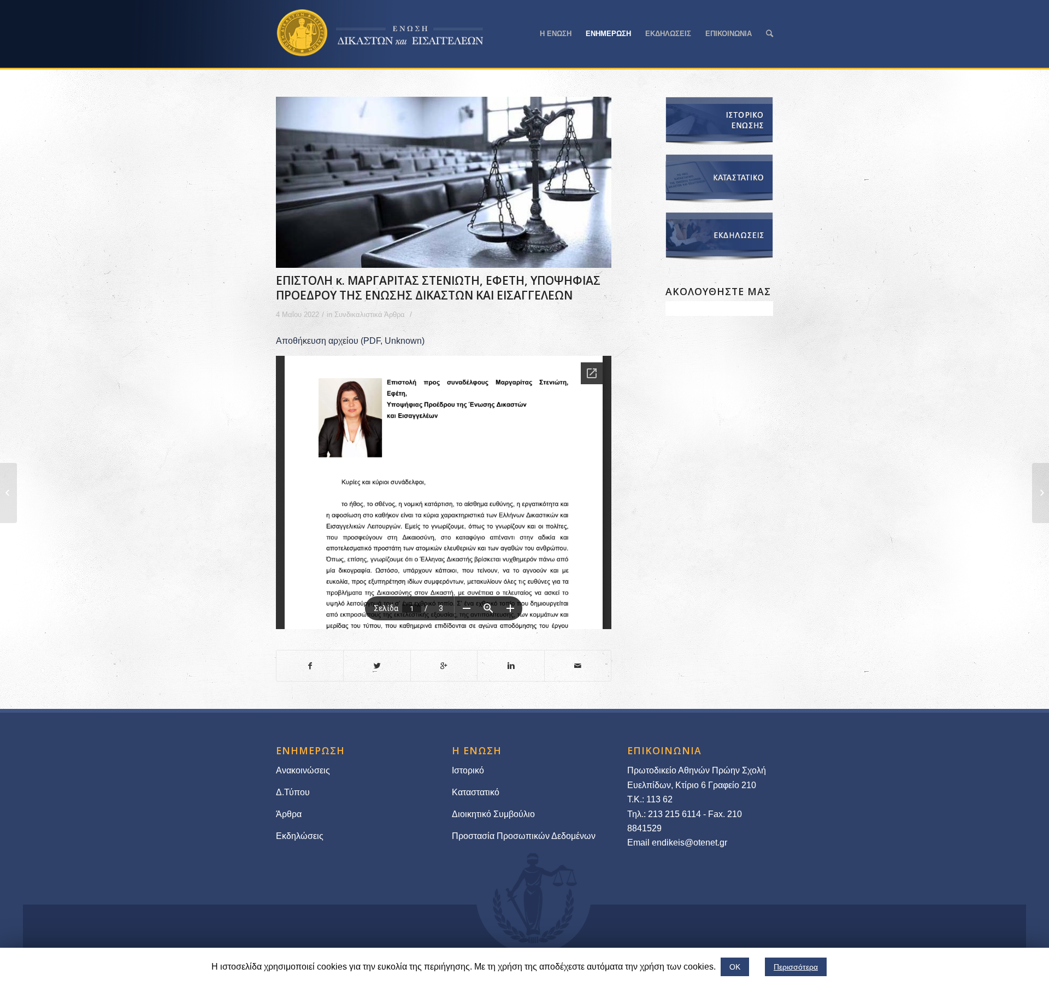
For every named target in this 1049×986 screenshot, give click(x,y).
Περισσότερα (796, 966)
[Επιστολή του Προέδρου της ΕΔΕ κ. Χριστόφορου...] (8, 493)
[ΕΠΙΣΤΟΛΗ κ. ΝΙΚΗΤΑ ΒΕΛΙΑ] (1040, 493)
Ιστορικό (468, 770)
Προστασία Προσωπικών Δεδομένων (524, 836)
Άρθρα (289, 814)
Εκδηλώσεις (299, 836)
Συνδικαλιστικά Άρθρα (369, 314)
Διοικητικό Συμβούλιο (493, 814)
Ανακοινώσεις (303, 770)
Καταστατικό (477, 792)
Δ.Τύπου (293, 792)
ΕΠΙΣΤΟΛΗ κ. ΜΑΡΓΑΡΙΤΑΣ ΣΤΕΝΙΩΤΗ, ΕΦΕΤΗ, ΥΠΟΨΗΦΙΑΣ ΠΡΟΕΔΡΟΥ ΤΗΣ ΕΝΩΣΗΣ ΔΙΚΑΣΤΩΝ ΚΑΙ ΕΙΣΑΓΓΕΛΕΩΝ (438, 288)
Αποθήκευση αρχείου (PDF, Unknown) (350, 340)
